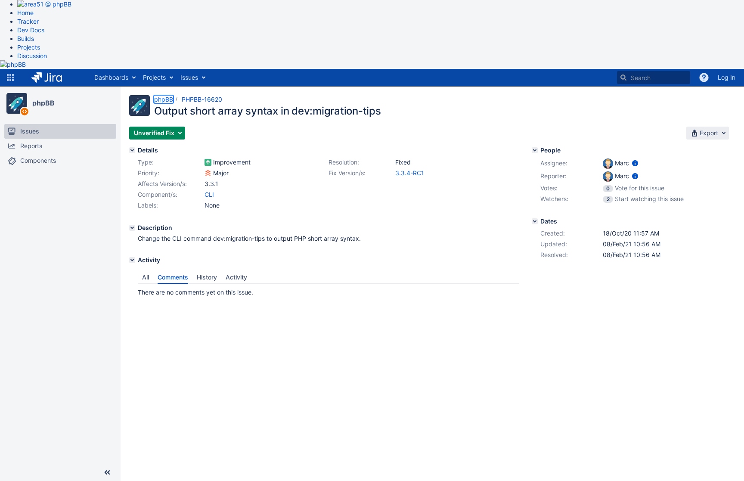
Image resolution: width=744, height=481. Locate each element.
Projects (28, 47)
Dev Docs (30, 30)
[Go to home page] (53, 77)
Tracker (28, 21)
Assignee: (553, 163)
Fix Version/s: (347, 173)
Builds (25, 38)
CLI (209, 194)
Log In (726, 77)
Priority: (148, 173)
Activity (236, 277)
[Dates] (535, 221)
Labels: (148, 205)
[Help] (703, 77)
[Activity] (132, 260)
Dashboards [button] (111, 77)
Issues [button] (189, 77)
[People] (535, 150)
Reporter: (553, 176)
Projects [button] (154, 77)
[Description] (132, 228)
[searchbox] (653, 77)
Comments (173, 277)
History (207, 277)
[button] (10, 77)
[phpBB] (16, 103)
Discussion (32, 55)
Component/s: (157, 194)
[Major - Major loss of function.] (208, 173)
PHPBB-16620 (202, 99)
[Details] (132, 150)
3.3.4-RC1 (409, 173)
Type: (146, 162)
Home (25, 12)
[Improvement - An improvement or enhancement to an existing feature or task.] (208, 162)
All (145, 277)
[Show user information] (635, 163)
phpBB (43, 102)
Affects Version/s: (162, 183)
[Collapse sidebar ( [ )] (107, 472)
